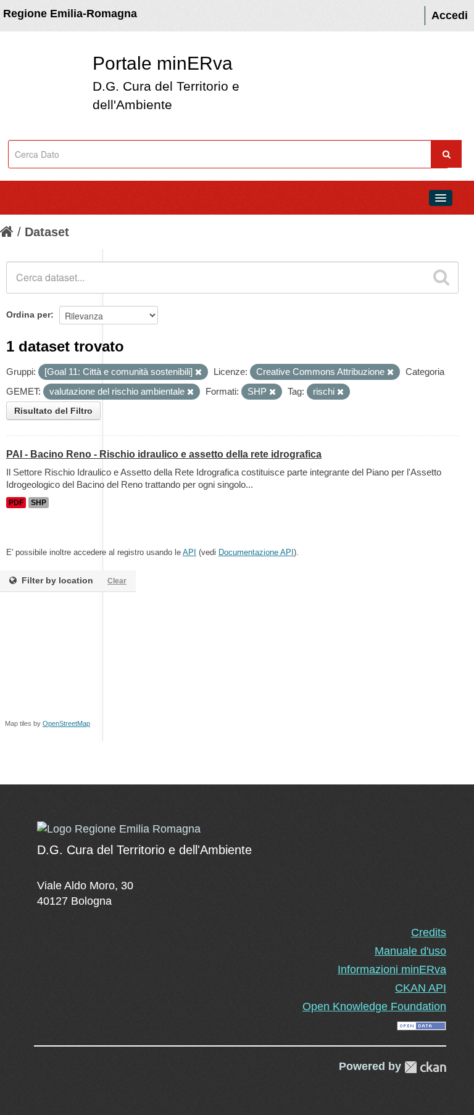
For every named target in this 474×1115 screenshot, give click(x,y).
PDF (16, 502)
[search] (441, 277)
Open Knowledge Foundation (374, 1006)
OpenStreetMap (66, 723)
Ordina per (28, 314)
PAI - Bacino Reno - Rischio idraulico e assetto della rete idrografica (164, 454)
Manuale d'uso (410, 951)
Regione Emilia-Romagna (70, 13)
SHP (38, 502)
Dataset (47, 232)
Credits (428, 932)
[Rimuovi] (198, 372)
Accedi (449, 15)
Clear (117, 581)
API (189, 552)
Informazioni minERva (392, 969)
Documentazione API (256, 552)
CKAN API (420, 988)
